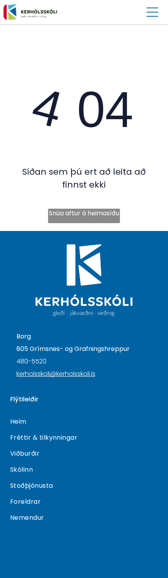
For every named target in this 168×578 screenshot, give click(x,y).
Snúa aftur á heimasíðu (84, 213)
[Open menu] (152, 12)
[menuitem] (84, 421)
